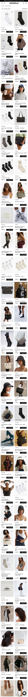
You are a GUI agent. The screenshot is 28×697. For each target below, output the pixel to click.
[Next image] (11, 18)
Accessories (8, 6)
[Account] (23, 3)
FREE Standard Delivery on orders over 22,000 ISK (14, 0)
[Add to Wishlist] (12, 12)
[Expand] (2, 3)
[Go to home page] (14, 3)
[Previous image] (2, 18)
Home (2, 6)
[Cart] (26, 3)
